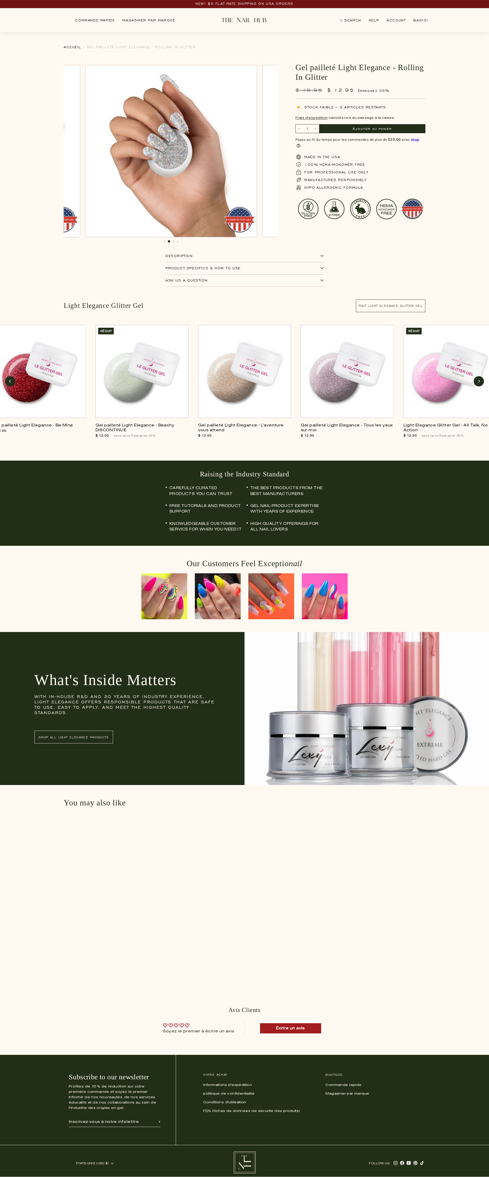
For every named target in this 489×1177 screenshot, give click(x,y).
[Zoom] (250, 71)
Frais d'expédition (311, 118)
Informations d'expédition (227, 1085)
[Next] (479, 381)
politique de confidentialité (228, 1093)
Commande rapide (95, 20)
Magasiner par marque (149, 20)
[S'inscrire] (159, 1122)
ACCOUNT (396, 20)
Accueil (72, 47)
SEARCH (350, 21)
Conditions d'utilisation (224, 1102)
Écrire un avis (290, 1028)
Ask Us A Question (187, 280)
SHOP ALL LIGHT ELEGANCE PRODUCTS (73, 737)
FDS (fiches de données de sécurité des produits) (251, 1111)
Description (179, 256)
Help (374, 20)
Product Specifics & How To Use (203, 268)
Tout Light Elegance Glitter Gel (391, 306)
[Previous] (10, 381)
